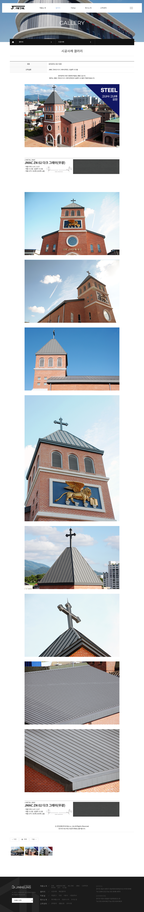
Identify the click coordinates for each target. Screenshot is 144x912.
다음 (33, 839)
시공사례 (61, 42)
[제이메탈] (19, 8)
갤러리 (21, 42)
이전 (15, 839)
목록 (25, 839)
